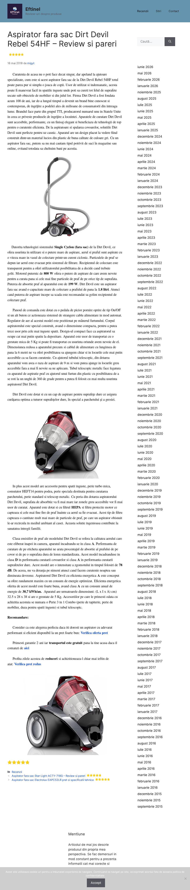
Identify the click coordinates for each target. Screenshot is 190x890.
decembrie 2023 (149, 187)
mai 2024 (144, 155)
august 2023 (146, 212)
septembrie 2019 (150, 509)
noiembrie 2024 (149, 143)
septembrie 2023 (150, 206)
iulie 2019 (144, 522)
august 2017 (146, 667)
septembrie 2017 (150, 661)
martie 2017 (146, 699)
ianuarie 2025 (147, 130)
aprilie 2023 (146, 237)
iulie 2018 (144, 598)
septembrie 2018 (150, 585)
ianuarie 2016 (147, 787)
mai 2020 (144, 459)
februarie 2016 (148, 781)
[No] (185, 878)
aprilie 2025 (146, 124)
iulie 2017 (144, 674)
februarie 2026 (148, 79)
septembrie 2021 (150, 358)
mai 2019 (144, 535)
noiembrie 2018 (148, 572)
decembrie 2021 (149, 339)
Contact (174, 11)
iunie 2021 (145, 377)
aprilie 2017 (146, 693)
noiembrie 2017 (148, 648)
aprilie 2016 (146, 768)
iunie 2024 (145, 149)
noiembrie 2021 (148, 345)
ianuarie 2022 (147, 332)
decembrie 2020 (149, 414)
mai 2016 (144, 762)
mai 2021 (144, 383)
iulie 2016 (144, 749)
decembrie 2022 (149, 263)
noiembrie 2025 (149, 92)
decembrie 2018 (149, 566)
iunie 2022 (145, 301)
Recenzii (142, 11)
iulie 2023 (144, 219)
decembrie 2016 (149, 718)
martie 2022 (146, 320)
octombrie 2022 (149, 275)
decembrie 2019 (149, 490)
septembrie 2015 (150, 806)
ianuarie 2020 (147, 484)
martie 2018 (146, 623)
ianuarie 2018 (147, 636)
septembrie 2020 (150, 433)
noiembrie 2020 (149, 421)
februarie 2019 (148, 554)
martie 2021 (146, 395)
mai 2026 (144, 73)
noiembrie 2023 (149, 193)
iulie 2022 (144, 294)
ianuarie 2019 (147, 560)
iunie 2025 (145, 111)
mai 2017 (144, 686)
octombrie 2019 (149, 503)
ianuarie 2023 (147, 256)
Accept (96, 883)
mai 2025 (144, 117)
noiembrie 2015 (148, 800)
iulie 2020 (144, 446)
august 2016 (146, 743)
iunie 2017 (145, 680)
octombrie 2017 (149, 655)
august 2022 (146, 288)
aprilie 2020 (146, 465)
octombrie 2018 (149, 579)
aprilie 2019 (146, 541)
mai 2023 (144, 231)
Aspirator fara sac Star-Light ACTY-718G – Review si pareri (48, 775)
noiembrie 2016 (149, 724)
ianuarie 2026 (147, 86)
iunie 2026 (145, 67)
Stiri (158, 11)
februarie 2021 (148, 402)
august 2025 (146, 98)
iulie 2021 (144, 370)
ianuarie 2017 (147, 712)
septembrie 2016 (150, 737)
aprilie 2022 (146, 313)
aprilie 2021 (146, 389)
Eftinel (32, 9)
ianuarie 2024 (147, 181)
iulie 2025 (144, 105)
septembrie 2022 (150, 282)
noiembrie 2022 (149, 269)
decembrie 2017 (149, 642)
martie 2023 (146, 244)
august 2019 (146, 516)
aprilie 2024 (146, 162)
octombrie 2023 (149, 200)
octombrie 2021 (149, 351)
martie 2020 (146, 471)
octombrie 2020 (149, 427)
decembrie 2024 (149, 136)
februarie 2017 (148, 705)
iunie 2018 (145, 604)
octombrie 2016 (149, 731)
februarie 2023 (148, 250)
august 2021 (146, 364)
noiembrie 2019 (149, 497)
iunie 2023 (145, 225)
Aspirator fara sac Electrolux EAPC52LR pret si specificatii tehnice (53, 779)
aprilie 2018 (146, 617)
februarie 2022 (148, 326)
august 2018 (146, 591)
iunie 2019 (145, 528)
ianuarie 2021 (147, 408)
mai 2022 (144, 307)
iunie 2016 (145, 756)
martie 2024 (146, 168)
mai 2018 (144, 610)
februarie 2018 (148, 629)
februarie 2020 (148, 478)
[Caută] (170, 41)
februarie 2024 (148, 174)
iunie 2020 (145, 452)
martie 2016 (146, 775)
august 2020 (146, 440)
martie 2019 (146, 547)
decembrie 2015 (149, 794)
